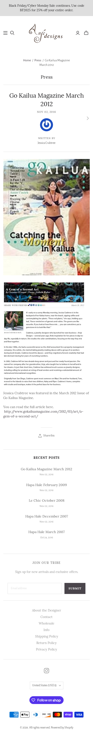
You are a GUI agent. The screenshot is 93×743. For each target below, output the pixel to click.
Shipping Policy (46, 636)
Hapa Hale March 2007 (46, 532)
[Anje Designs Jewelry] (46, 32)
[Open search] (12, 33)
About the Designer (46, 610)
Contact (46, 617)
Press (37, 60)
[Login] (77, 33)
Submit (75, 588)
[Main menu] (5, 33)
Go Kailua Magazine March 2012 (46, 469)
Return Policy (46, 643)
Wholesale (46, 623)
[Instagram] (46, 670)
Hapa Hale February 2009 (46, 485)
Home (27, 60)
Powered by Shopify (62, 727)
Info (46, 630)
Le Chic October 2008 (46, 500)
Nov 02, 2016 (46, 112)
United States (44, 685)
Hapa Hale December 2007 (46, 516)
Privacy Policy (46, 649)
